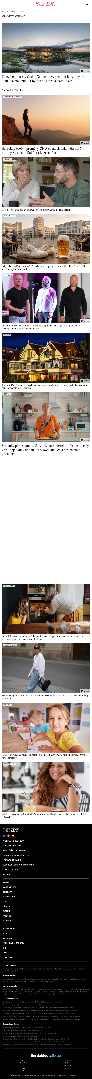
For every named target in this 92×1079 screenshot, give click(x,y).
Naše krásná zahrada (13, 943)
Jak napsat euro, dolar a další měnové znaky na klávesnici (21, 1036)
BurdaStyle (68, 1065)
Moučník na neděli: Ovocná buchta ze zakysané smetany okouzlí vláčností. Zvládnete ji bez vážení (33, 1042)
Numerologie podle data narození (65, 969)
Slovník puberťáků (19, 969)
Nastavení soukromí (13, 860)
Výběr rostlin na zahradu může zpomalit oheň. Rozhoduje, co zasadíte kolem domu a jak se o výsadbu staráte (36, 1045)
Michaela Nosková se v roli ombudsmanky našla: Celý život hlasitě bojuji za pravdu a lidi (30, 1033)
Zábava (6, 906)
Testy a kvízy (31, 969)
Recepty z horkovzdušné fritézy (64, 994)
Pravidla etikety (7, 969)
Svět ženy (23, 1063)
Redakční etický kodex (14, 850)
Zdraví (6, 901)
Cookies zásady (10, 870)
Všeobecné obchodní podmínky (18, 865)
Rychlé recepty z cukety (42, 989)
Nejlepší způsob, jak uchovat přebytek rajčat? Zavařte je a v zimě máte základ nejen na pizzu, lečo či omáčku (36, 1039)
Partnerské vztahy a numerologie (46, 979)
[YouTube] (13, 835)
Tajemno (7, 916)
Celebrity (8, 892)
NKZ (24, 1065)
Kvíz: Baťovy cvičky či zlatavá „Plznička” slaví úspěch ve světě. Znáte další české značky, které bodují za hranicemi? (38, 1008)
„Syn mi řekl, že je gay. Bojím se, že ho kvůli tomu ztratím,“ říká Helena (24, 1005)
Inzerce (6, 874)
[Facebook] (4, 835)
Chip (5, 948)
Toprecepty (8, 957)
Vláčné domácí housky (81, 989)
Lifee (5, 953)
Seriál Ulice (62, 979)
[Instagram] (8, 835)
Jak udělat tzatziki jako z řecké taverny (63, 991)
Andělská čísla (41, 969)
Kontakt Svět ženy (12, 846)
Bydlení (6, 911)
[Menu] (5, 4)
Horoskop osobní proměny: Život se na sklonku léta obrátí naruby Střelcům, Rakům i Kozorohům (32, 1002)
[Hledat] (87, 3)
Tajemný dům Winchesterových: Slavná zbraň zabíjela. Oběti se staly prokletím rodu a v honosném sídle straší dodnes (39, 1013)
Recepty (7, 921)
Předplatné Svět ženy (14, 841)
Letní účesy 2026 (34, 981)
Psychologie (9, 897)
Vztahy (6, 882)
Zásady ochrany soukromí (16, 855)
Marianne (7, 938)
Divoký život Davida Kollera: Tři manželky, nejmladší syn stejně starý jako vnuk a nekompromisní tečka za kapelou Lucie (40, 1011)
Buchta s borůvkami (43, 991)
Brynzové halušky (29, 991)
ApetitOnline (9, 929)
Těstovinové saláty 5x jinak (11, 989)
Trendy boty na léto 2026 (48, 981)
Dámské (68, 1063)
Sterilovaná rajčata (27, 989)
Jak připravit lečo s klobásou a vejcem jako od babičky (23, 994)
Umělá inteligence (73, 979)
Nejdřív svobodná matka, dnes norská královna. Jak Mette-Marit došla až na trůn (27, 1027)
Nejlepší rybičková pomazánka (12, 991)
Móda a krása (9, 887)
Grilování (16, 971)
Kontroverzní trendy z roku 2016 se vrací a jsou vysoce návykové (22, 1030)
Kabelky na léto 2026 (20, 981)
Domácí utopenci (47, 994)
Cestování (50, 969)
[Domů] (46, 3)
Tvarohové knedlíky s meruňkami (61, 989)
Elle (5, 934)
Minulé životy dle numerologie (25, 979)
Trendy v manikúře (8, 979)
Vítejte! (9, 971)
